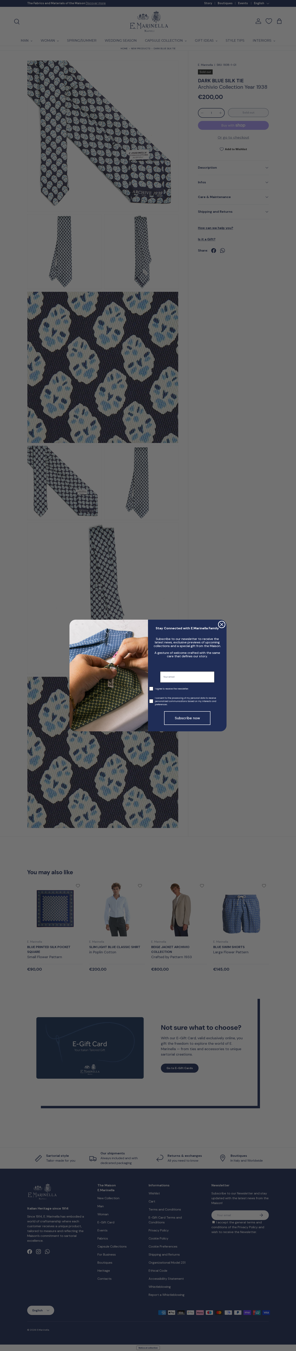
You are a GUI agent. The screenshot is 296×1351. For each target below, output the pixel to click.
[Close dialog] (221, 624)
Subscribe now (187, 718)
